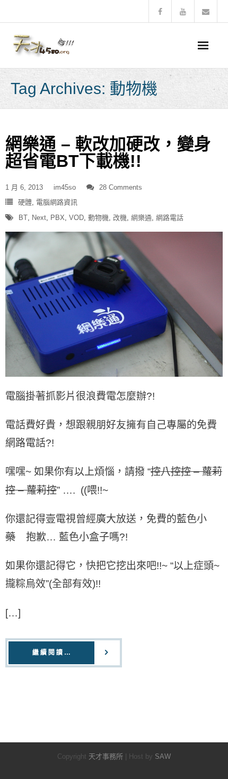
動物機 (98, 218)
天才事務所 (106, 756)
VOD (76, 218)
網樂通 (141, 218)
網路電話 (169, 218)
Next (39, 218)
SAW (163, 756)
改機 (120, 218)
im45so (65, 187)
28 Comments (120, 187)
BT (23, 218)
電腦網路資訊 (56, 202)
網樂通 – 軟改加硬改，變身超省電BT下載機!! (108, 152)
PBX (57, 218)
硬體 (25, 202)
